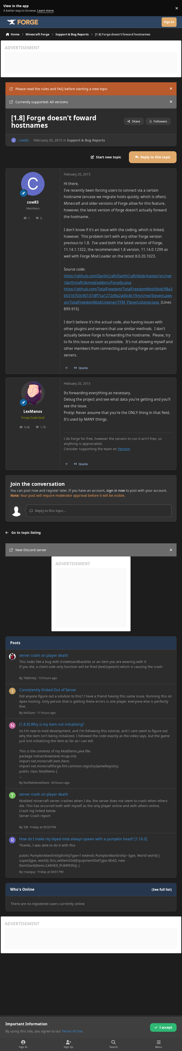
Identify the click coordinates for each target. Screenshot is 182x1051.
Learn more (9, 8)
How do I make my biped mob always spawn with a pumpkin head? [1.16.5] (83, 839)
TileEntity (29, 678)
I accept (165, 1027)
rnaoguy (29, 872)
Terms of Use (72, 1031)
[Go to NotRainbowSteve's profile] (12, 725)
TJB (25, 827)
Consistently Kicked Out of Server (47, 689)
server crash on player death (43, 655)
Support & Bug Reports (86, 140)
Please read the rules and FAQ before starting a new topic (61, 89)
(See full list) (162, 889)
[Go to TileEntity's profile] (12, 656)
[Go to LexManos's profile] (33, 393)
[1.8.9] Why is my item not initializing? (51, 724)
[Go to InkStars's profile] (12, 691)
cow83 (24, 140)
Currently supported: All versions (41, 102)
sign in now (115, 490)
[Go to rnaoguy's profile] (12, 840)
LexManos (32, 411)
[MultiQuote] (66, 368)
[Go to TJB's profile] (12, 795)
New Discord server (30, 550)
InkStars (29, 712)
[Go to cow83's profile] (13, 140)
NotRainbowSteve (36, 782)
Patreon (124, 449)
